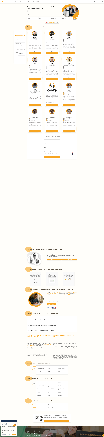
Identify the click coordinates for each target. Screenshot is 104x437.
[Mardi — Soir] (19, 57)
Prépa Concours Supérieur (51, 407)
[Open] (37, 18)
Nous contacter (69, 259)
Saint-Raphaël (39, 388)
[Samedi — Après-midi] (23, 56)
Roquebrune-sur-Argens (51, 390)
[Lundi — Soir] (18, 57)
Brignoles (49, 385)
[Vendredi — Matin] (22, 54)
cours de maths (46, 341)
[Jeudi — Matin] (21, 54)
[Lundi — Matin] (18, 54)
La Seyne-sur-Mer (60, 385)
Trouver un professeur (51, 304)
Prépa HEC (59, 406)
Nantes (49, 393)
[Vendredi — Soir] (22, 57)
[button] (102, 1)
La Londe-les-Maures (40, 385)
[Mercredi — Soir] (20, 57)
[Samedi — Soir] (23, 57)
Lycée (59, 404)
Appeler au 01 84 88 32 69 (54, 259)
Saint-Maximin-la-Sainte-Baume (61, 389)
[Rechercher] (75, 18)
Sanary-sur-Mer (39, 390)
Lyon (48, 392)
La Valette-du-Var (40, 383)
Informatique (49, 368)
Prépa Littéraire (39, 407)
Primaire (38, 404)
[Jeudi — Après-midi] (21, 56)
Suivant (52, 157)
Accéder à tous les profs (56, 420)
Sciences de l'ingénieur (40, 368)
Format (45, 147)
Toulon (59, 383)
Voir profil (34, 53)
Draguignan (59, 386)
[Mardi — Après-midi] (19, 56)
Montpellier (59, 393)
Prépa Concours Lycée (40, 406)
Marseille (38, 392)
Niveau (45, 143)
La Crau (38, 382)
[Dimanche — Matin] (24, 54)
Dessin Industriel (39, 371)
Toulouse (59, 392)
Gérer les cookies (4, 434)
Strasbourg (39, 395)
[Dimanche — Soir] (24, 57)
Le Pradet (49, 383)
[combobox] (32, 18)
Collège (49, 404)
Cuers (48, 382)
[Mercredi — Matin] (20, 54)
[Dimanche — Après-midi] (24, 56)
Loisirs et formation (40, 409)
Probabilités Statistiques (61, 368)
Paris (58, 390)
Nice (38, 393)
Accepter (14, 434)
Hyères (38, 386)
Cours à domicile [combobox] (47, 149)
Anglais (59, 371)
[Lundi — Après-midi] (18, 56)
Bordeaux (49, 395)
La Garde (59, 382)
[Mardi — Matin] (19, 54)
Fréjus (48, 386)
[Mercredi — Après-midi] (20, 56)
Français (49, 371)
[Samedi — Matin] (23, 54)
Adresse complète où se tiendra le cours (50, 151)
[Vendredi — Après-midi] (22, 56)
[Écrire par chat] (103, 435)
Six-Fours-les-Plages (51, 388)
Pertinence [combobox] (17, 61)
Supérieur (59, 407)
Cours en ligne (60, 395)
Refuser (10, 434)
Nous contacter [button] (98, 1)
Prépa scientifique (50, 406)
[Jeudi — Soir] (21, 57)
